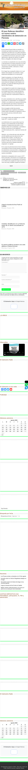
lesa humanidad (4, 174)
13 (14, 427)
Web (3, 284)
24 (2, 431)
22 (21, 429)
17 (2, 429)
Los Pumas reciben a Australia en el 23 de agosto (13, 576)
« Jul (2, 435)
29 (21, 431)
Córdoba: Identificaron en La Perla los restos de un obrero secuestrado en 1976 (13, 225)
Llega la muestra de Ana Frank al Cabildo (11, 585)
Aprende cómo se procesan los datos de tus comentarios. (13, 294)
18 (6, 429)
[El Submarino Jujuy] (14, 5)
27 (14, 431)
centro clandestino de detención (9, 172)
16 (25, 427)
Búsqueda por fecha (6, 516)
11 (6, 427)
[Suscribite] (26, 384)
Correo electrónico (7, 279)
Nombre (4, 275)
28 (17, 431)
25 (6, 431)
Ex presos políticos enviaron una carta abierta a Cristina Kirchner (13, 245)
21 (17, 429)
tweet (11, 165)
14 (17, 427)
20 (14, 429)
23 (25, 429)
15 (21, 427)
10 (2, 427)
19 (10, 429)
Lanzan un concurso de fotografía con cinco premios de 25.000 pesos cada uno (10, 179)
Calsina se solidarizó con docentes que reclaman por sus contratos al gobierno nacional (18, 183)
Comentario (5, 262)
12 (10, 427)
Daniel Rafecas (22, 172)
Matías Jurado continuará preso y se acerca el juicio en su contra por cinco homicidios (12, 588)
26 (10, 431)
